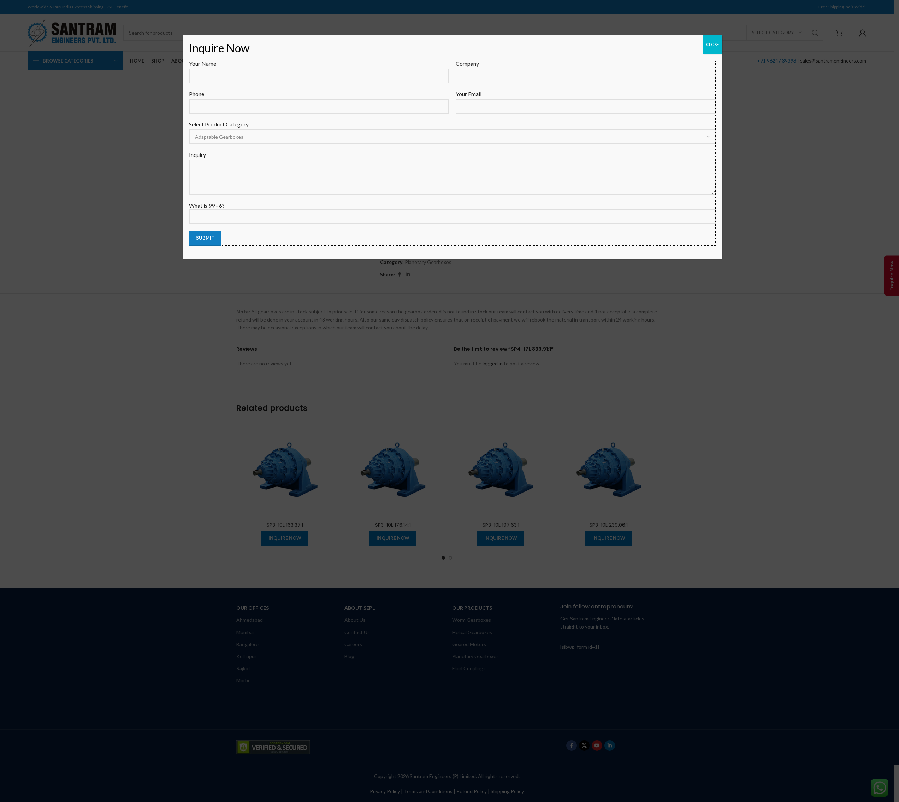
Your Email (468, 93)
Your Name (202, 63)
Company (467, 63)
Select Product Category (219, 124)
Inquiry (197, 154)
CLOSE (712, 44)
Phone (196, 93)
